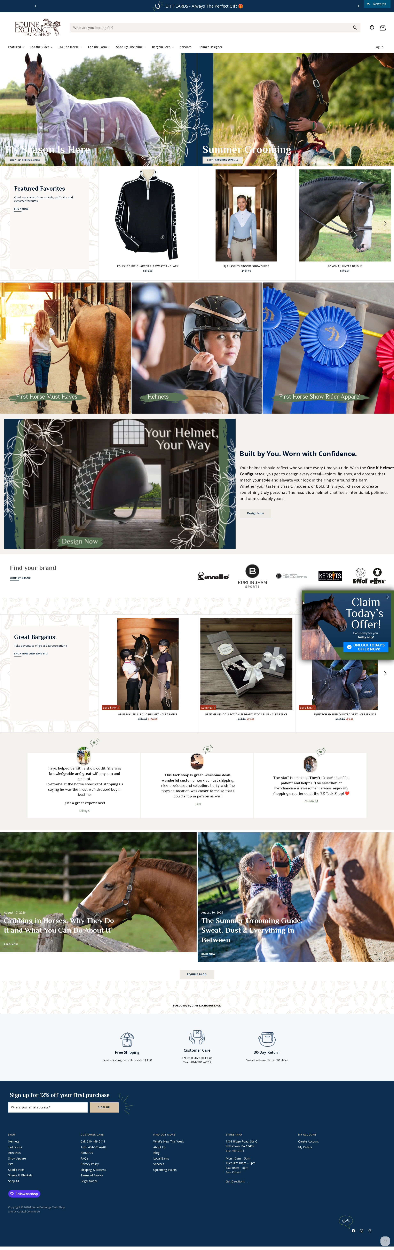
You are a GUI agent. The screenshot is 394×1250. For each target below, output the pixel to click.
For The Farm (98, 47)
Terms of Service (92, 1175)
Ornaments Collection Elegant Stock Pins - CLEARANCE (246, 714)
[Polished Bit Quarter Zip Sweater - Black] (148, 215)
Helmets (13, 1141)
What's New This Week (168, 1141)
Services (185, 47)
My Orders (305, 1147)
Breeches (14, 1153)
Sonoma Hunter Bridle (345, 266)
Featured (15, 47)
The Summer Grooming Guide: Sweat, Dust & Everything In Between (251, 930)
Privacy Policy (90, 1164)
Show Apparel (17, 1158)
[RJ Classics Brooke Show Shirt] (246, 215)
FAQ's (84, 1158)
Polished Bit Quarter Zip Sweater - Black (148, 266)
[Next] (358, 6)
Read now (11, 944)
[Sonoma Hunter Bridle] (345, 215)
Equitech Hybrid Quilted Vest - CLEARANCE (345, 714)
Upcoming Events (165, 1170)
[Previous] (35, 6)
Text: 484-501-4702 (94, 1147)
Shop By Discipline (129, 47)
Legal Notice (89, 1181)
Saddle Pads (16, 1170)
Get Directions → (237, 1181)
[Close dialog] (387, 597)
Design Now (255, 513)
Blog (156, 1153)
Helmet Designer (210, 47)
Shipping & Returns (93, 1170)
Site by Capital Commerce (24, 1211)
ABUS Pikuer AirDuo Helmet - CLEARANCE (148, 714)
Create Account (308, 1141)
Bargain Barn (161, 47)
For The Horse (68, 47)
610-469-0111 (235, 1151)
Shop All (13, 1181)
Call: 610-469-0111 (93, 1141)
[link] (348, 625)
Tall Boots (15, 1147)
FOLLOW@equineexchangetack (197, 1005)
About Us (87, 1153)
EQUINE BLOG (197, 974)
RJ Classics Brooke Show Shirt (246, 266)
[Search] (354, 27)
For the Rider (40, 47)
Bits (10, 1164)
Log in (379, 47)
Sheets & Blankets (20, 1175)
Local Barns (161, 1158)
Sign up (104, 1107)
